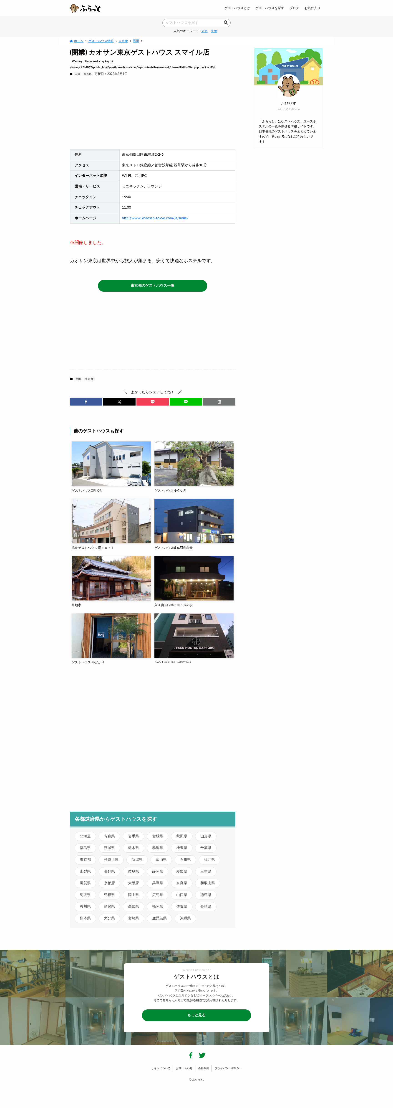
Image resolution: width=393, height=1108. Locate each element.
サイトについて (160, 1068)
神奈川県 (111, 860)
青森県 (109, 836)
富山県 (161, 860)
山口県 (181, 895)
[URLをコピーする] (219, 402)
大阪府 (133, 883)
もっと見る (196, 1015)
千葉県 (205, 848)
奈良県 (181, 883)
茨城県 (109, 848)
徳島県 (205, 895)
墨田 (77, 74)
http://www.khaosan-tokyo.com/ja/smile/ (155, 218)
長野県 (109, 871)
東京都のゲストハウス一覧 (152, 285)
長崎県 (205, 906)
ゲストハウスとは (237, 8)
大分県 (109, 918)
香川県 (85, 906)
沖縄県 (185, 918)
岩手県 (133, 836)
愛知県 (181, 871)
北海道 (85, 836)
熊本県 (85, 918)
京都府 (109, 883)
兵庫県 (157, 883)
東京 (204, 31)
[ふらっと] (85, 8)
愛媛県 (109, 906)
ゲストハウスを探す (269, 8)
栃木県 (133, 848)
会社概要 (203, 1068)
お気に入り (312, 8)
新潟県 (137, 860)
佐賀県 (181, 906)
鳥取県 (85, 895)
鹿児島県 (159, 918)
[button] (86, 402)
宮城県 (157, 836)
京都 (214, 31)
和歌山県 (207, 883)
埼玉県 (181, 848)
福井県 (209, 860)
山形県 (205, 836)
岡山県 (133, 895)
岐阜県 (133, 871)
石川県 (185, 860)
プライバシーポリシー (228, 1068)
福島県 (85, 848)
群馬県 (157, 848)
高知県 (133, 906)
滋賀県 (85, 883)
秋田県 (181, 836)
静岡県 (157, 871)
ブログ (294, 8)
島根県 (109, 895)
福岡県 (157, 906)
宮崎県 (133, 918)
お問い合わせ (184, 1068)
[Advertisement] (152, 113)
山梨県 (85, 871)
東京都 (87, 74)
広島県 (157, 895)
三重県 (205, 871)
